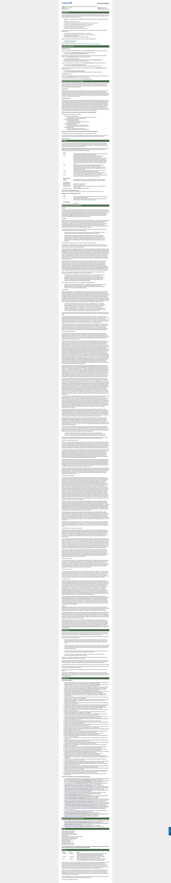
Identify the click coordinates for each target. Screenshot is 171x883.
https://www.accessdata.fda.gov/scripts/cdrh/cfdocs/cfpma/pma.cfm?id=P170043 (80, 804)
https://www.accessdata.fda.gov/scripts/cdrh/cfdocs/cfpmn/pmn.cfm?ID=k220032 (78, 801)
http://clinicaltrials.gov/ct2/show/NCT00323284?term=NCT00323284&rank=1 (78, 785)
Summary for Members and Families (90, 43)
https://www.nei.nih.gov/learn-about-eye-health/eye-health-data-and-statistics (78, 826)
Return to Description (66, 138)
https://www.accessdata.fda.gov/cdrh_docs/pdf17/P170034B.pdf (75, 812)
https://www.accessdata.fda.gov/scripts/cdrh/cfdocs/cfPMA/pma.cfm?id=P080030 (91, 808)
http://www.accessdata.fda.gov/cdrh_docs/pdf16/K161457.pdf (75, 816)
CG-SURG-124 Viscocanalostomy (70, 40)
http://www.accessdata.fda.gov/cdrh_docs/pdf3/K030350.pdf (75, 797)
